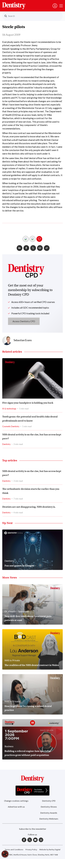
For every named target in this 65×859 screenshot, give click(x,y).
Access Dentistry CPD (24, 321)
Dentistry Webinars (48, 819)
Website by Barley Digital (49, 849)
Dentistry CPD (48, 801)
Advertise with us (16, 807)
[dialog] (5, 853)
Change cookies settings (16, 801)
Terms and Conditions (14, 849)
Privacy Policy (31, 849)
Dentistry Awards (48, 813)
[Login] (55, 5)
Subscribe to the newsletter (32, 829)
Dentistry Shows (49, 807)
